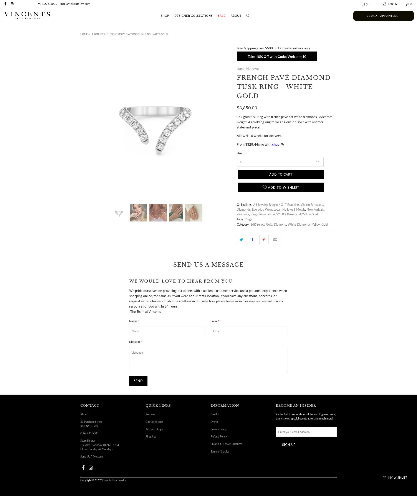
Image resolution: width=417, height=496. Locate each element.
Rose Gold (294, 214)
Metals (300, 209)
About (236, 15)
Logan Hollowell (248, 68)
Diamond (280, 224)
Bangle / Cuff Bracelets (284, 204)
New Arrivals (315, 209)
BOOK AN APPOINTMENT (383, 15)
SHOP (165, 15)
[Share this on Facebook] (252, 239)
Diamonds (243, 209)
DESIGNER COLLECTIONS (193, 15)
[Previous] (84, 121)
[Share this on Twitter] (241, 239)
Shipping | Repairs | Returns (226, 444)
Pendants (243, 214)
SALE (221, 15)
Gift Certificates (154, 421)
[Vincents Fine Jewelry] (27, 16)
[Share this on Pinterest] (264, 239)
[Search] (248, 15)
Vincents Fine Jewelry (113, 480)
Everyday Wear (262, 209)
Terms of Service (220, 451)
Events (214, 421)
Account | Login (155, 429)
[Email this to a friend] (275, 239)
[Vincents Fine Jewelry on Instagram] (12, 4)
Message (135, 341)
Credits (215, 414)
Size (239, 153)
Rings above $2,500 (272, 214)
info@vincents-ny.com (75, 3)
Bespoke (150, 414)
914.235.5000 (47, 3)
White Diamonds (299, 224)
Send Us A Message (91, 456)
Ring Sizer (151, 436)
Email (215, 321)
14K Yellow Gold (261, 224)
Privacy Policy (219, 429)
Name (134, 321)
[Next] (228, 121)
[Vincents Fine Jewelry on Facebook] (5, 4)
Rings (254, 214)
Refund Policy (219, 436)
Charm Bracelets (312, 204)
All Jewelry (260, 204)
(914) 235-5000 (89, 433)
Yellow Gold (310, 214)
